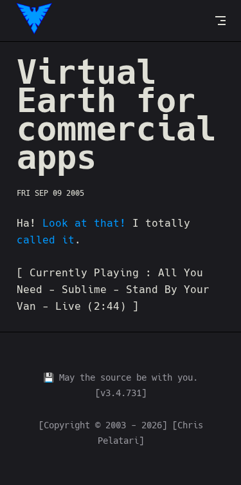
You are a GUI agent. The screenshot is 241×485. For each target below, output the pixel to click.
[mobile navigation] (220, 20)
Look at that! (84, 223)
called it (46, 240)
